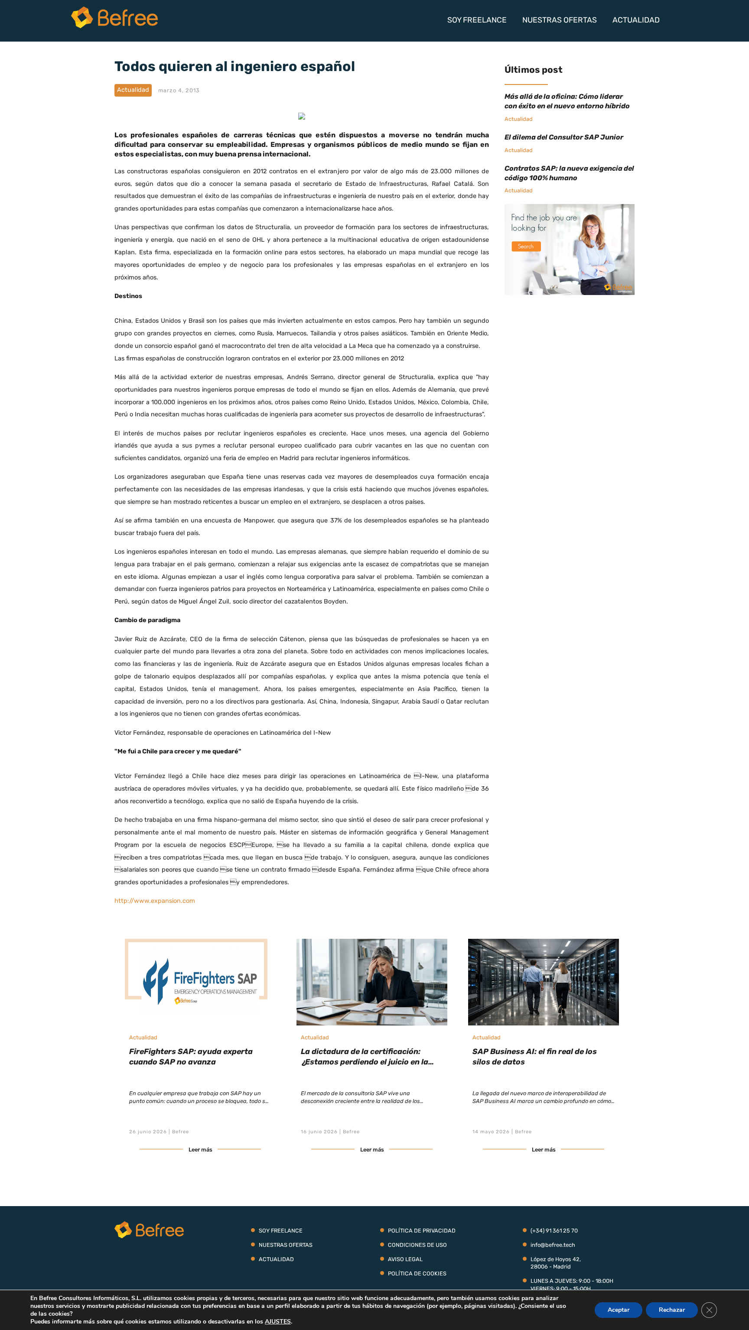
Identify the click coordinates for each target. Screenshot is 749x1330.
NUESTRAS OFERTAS (559, 20)
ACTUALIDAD (636, 20)
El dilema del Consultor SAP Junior (564, 137)
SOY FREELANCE (477, 20)
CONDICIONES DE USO (417, 1245)
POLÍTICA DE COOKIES (417, 1273)
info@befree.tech (553, 1245)
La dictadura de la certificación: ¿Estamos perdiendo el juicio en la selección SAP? (364, 1062)
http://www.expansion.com (154, 901)
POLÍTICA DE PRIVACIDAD (422, 1230)
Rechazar (672, 1310)
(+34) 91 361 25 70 (554, 1230)
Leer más (200, 1149)
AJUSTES (278, 1322)
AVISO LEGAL (405, 1259)
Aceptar (618, 1310)
